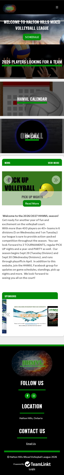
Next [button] (56, 180)
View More (53, 163)
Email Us (31, 443)
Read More (32, 203)
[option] (32, 188)
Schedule (32, 37)
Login (32, 468)
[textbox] (32, 247)
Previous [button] (8, 180)
